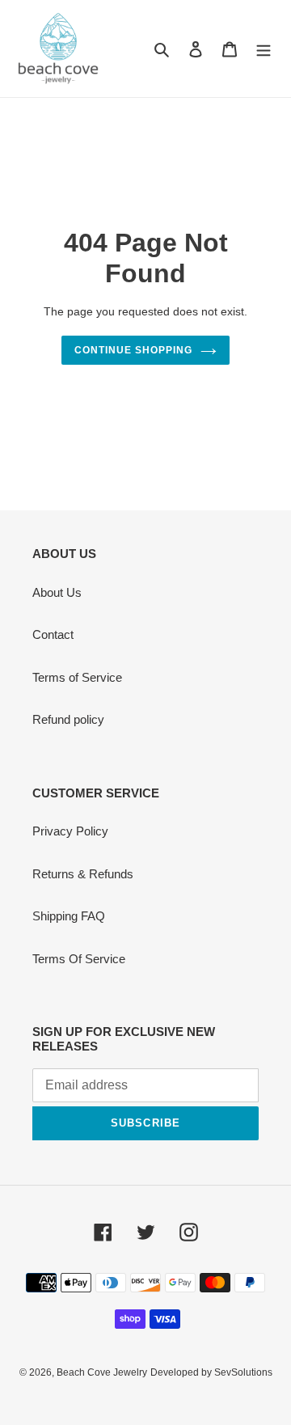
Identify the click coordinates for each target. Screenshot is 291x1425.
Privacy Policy (70, 831)
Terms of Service (77, 677)
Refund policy (68, 719)
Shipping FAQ (68, 916)
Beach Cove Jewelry (102, 1372)
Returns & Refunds (82, 874)
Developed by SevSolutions (211, 1372)
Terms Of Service (78, 959)
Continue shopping (133, 350)
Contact (53, 634)
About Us (57, 592)
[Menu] (263, 49)
